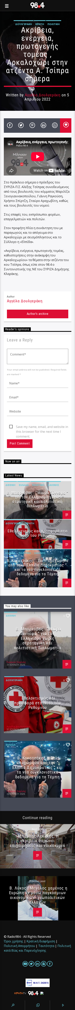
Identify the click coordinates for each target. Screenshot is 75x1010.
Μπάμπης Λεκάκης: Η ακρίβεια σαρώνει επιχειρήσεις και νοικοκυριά (37, 841)
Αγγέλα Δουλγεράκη (43, 95)
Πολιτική (54, 24)
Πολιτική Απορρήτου (19, 946)
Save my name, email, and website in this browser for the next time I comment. (42, 427)
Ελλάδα (24, 485)
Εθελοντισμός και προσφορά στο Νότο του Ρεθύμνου (37, 533)
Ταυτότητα (46, 946)
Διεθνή (10, 485)
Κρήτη (39, 24)
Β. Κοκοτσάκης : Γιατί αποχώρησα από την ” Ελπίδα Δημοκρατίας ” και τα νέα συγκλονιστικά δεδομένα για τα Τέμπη (37, 567)
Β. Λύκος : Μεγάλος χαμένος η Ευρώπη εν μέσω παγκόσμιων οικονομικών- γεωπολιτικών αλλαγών (38, 895)
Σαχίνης (53, 485)
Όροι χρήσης (13, 941)
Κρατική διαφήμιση (41, 941)
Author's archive (37, 314)
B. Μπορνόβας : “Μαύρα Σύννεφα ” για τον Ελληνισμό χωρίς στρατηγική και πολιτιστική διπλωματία (37, 499)
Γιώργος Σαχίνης (16, 662)
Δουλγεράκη (23, 24)
